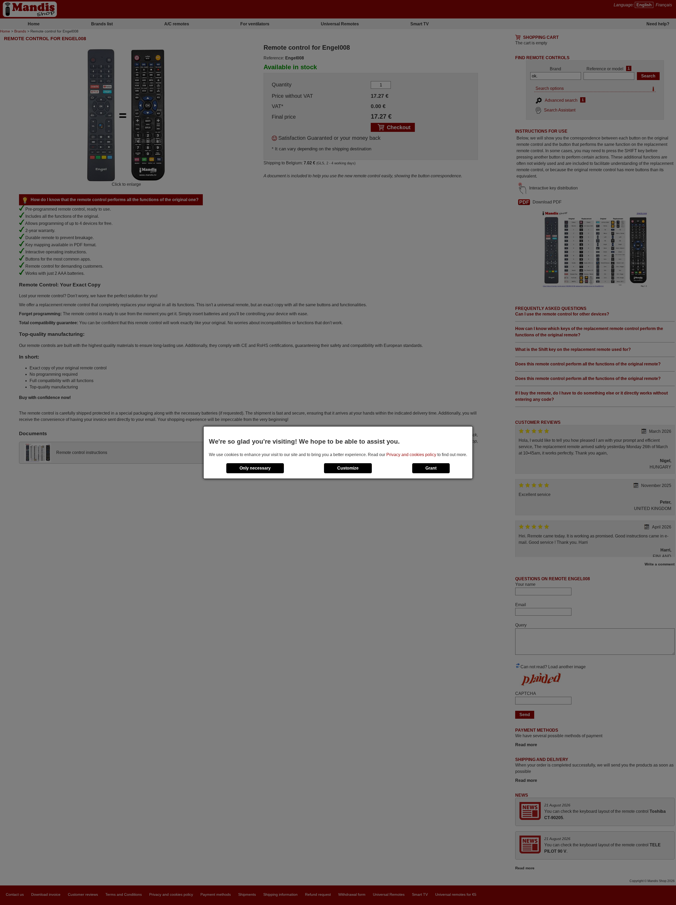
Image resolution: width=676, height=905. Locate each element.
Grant (430, 468)
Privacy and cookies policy (411, 454)
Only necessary (255, 468)
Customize (348, 468)
